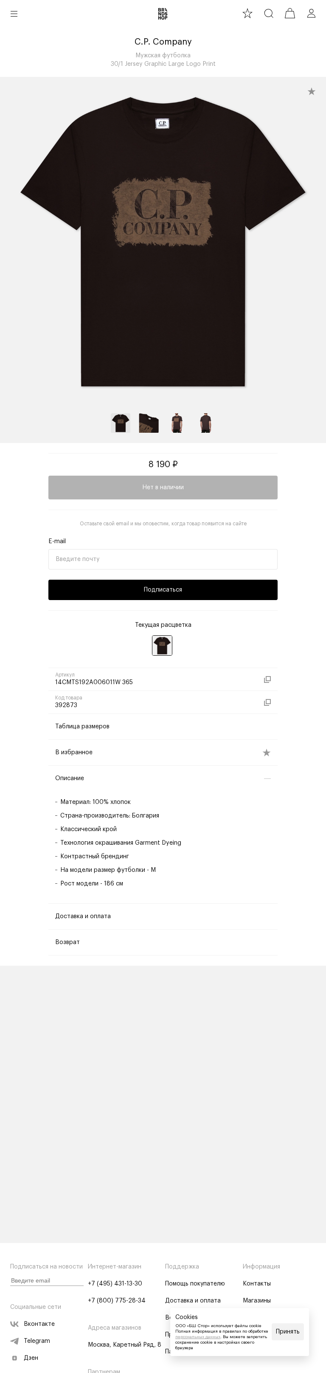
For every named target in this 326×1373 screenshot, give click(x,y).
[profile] (311, 13)
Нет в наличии (163, 488)
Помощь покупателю (195, 1284)
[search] (268, 13)
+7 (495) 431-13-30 (115, 1284)
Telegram (37, 1341)
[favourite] (247, 13)
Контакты (257, 1284)
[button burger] (14, 13)
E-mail (57, 541)
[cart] (290, 13)
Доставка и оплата (193, 1301)
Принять (288, 1332)
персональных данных (197, 1337)
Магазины (257, 1301)
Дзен (31, 1358)
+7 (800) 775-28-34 (117, 1301)
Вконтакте (39, 1324)
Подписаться (163, 590)
